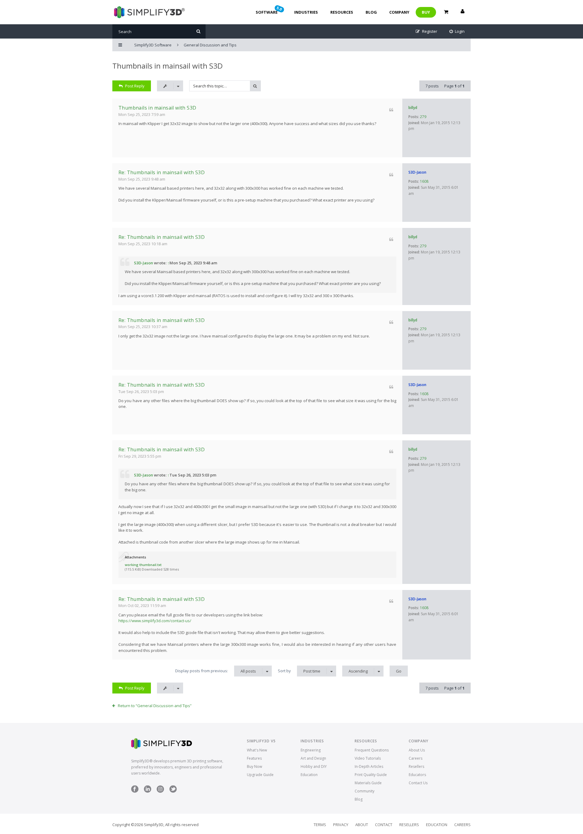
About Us (417, 750)
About (361, 824)
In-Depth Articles (369, 766)
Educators (417, 774)
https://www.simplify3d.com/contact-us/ (154, 620)
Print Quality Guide (371, 774)
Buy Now (254, 766)
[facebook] (134, 791)
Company (399, 12)
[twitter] (173, 791)
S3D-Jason (417, 172)
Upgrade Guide (260, 774)
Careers (415, 758)
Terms (320, 824)
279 (423, 116)
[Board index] (148, 12)
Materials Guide (368, 782)
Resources (341, 12)
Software (269, 10)
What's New (257, 750)
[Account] (462, 12)
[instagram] (160, 791)
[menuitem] (457, 31)
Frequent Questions (372, 750)
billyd (412, 107)
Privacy (340, 824)
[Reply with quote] (391, 110)
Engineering (311, 750)
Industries (306, 12)
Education (309, 774)
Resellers (416, 766)
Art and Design (313, 758)
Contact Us (418, 782)
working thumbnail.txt (143, 564)
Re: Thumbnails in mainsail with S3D (161, 172)
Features (254, 758)
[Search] (198, 31)
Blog (371, 12)
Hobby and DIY (314, 766)
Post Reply (135, 86)
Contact (383, 824)
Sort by (299, 671)
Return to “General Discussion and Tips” (155, 705)
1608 (424, 181)
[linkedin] (147, 791)
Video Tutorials (368, 758)
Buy (426, 12)
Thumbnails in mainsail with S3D (167, 66)
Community (364, 791)
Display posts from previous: (215, 671)
